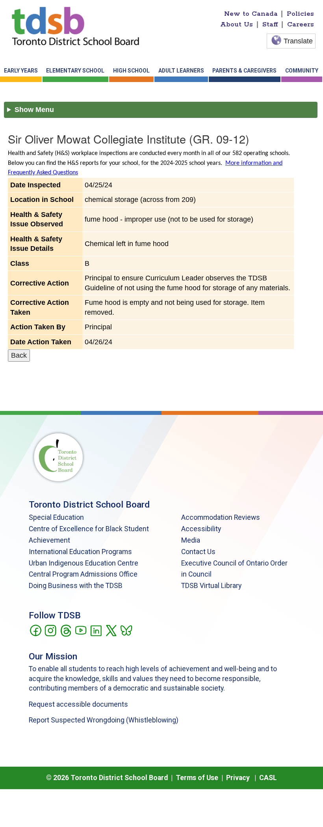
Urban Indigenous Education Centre (83, 563)
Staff (270, 24)
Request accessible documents (78, 704)
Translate (298, 41)
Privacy (238, 778)
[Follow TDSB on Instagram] (50, 630)
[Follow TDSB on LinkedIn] (95, 630)
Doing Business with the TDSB (76, 586)
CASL (268, 778)
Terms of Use (197, 778)
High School (131, 70)
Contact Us (198, 552)
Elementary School (75, 70)
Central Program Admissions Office (83, 574)
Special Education (56, 517)
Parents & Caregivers (244, 70)
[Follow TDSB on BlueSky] (125, 630)
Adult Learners (181, 70)
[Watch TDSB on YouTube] (80, 630)
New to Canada (251, 13)
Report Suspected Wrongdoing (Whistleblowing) (103, 720)
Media (190, 540)
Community (301, 70)
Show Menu (34, 110)
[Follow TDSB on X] (110, 630)
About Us (236, 24)
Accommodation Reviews (220, 517)
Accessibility (201, 529)
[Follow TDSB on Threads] (65, 630)
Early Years (21, 70)
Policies (300, 13)
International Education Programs (80, 552)
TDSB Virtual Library (211, 586)
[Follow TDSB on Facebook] (35, 630)
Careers (300, 24)
